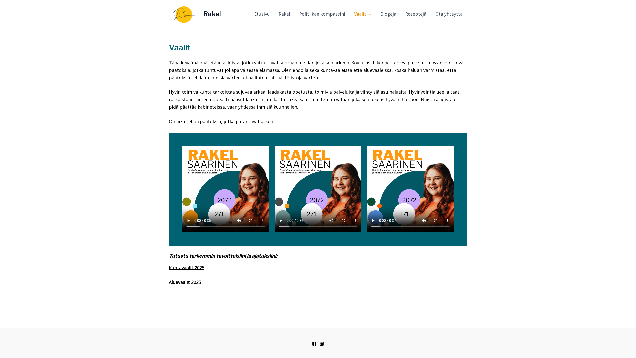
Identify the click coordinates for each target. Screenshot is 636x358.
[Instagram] (321, 343)
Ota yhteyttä (449, 14)
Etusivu (262, 14)
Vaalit (360, 14)
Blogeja (388, 14)
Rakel (212, 14)
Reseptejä (415, 14)
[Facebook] (314, 343)
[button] (368, 14)
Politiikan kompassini (322, 14)
